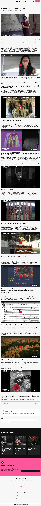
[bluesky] (21, 486)
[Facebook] (34, 39)
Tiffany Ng (9, 48)
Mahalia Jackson (24, 360)
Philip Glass (25, 325)
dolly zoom (19, 296)
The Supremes (4, 421)
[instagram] (20, 486)
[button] (2, 1)
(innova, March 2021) (7, 52)
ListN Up (2, 42)
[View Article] (7, 445)
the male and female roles (28, 164)
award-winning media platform (24, 480)
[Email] (39, 39)
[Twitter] (35, 39)
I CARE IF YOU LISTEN (17, 10)
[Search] (34, 1)
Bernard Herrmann (18, 289)
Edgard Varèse (22, 256)
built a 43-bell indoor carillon (19, 194)
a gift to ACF (25, 484)
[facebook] (19, 486)
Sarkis (11, 190)
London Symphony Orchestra (11, 290)
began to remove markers (16, 299)
